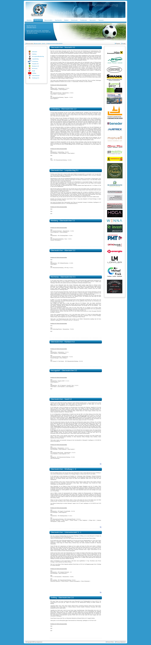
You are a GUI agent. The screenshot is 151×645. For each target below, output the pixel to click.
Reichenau (34, 68)
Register (118, 43)
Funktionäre (83, 20)
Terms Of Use (110, 642)
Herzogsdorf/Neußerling (38, 56)
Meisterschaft (38, 20)
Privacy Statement (120, 642)
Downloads (74, 20)
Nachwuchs (58, 20)
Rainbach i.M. (35, 66)
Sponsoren (93, 20)
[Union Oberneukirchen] (75, 17)
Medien (66, 20)
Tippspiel (101, 20)
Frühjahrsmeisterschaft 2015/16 (54, 43)
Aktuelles (29, 20)
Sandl (33, 70)
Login (124, 43)
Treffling (34, 73)
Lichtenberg (35, 61)
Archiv (43, 43)
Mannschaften (48, 20)
